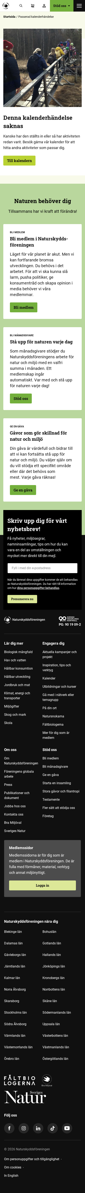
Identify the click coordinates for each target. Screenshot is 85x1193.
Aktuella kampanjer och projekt (59, 654)
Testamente (51, 800)
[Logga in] (44, 6)
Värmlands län (14, 1036)
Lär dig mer (13, 643)
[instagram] (24, 1128)
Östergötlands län (55, 1059)
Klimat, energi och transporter (17, 695)
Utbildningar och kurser (59, 687)
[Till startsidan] (6, 5)
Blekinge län (13, 932)
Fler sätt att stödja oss (58, 808)
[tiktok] (52, 1128)
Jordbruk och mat (17, 685)
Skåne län (49, 1001)
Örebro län (11, 1059)
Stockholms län (15, 1012)
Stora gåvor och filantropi (60, 791)
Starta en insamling (56, 783)
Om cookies (12, 1167)
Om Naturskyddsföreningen (21, 760)
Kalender (48, 678)
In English (11, 1176)
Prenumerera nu (22, 599)
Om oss (10, 750)
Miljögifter (11, 706)
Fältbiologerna (53, 724)
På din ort (49, 708)
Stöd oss (21, 398)
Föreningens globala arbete (19, 774)
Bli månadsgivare (55, 767)
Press (8, 785)
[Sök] (21, 6)
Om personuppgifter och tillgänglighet (31, 1159)
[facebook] (9, 1128)
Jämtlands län (14, 966)
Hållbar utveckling (17, 677)
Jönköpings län (53, 966)
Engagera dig (53, 643)
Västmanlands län (55, 1047)
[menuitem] (23, 692)
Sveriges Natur (14, 831)
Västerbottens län (55, 1036)
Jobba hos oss (15, 806)
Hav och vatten (15, 660)
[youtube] (67, 1128)
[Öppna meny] (79, 6)
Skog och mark (15, 715)
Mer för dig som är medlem (55, 735)
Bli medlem (24, 307)
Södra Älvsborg (15, 1024)
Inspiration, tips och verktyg (56, 667)
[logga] (47, 1080)
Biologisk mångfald (18, 652)
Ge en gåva (23, 490)
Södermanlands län (56, 1012)
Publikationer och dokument (17, 795)
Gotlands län (51, 943)
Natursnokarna (53, 716)
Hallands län (51, 955)
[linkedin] (38, 1128)
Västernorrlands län (18, 1047)
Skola (8, 723)
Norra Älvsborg (15, 989)
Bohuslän (49, 932)
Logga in (42, 885)
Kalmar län (12, 978)
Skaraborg (11, 1001)
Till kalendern (19, 160)
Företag (48, 816)
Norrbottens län (53, 989)
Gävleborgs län (15, 955)
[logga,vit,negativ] (25, 1097)
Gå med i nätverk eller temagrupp (58, 697)
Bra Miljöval (12, 823)
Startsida (9, 16)
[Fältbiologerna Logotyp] (19, 1081)
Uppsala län (51, 1024)
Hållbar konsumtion (18, 668)
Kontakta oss (13, 814)
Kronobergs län (53, 978)
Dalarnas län (13, 943)
